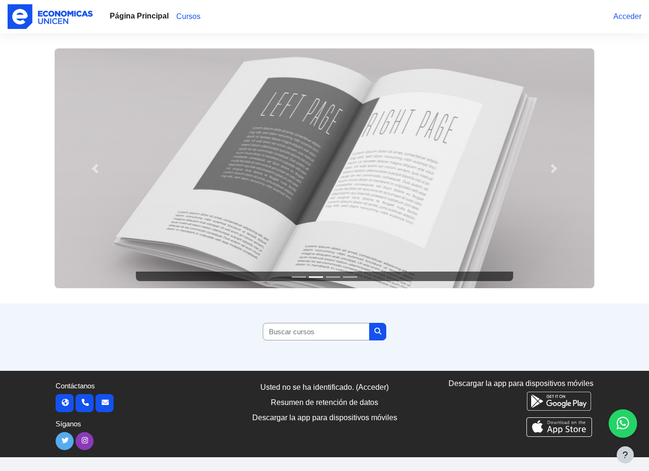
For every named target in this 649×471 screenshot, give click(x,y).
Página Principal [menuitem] (139, 16)
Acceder (627, 16)
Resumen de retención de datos (324, 402)
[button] (95, 168)
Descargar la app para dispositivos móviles (324, 418)
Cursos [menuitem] (188, 16)
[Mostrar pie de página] (625, 454)
